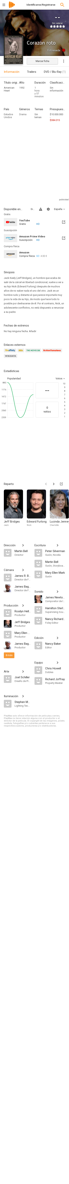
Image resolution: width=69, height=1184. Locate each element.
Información (11, 72)
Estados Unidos (8, 116)
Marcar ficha (42, 61)
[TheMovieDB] (33, 352)
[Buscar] (62, 5)
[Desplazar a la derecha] (54, 484)
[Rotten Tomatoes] (52, 352)
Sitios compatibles (32, 209)
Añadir (32, 331)
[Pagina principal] (12, 7)
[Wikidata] (11, 358)
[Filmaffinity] (10, 352)
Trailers (31, 72)
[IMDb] (21, 352)
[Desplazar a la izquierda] (46, 484)
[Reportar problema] (40, 209)
